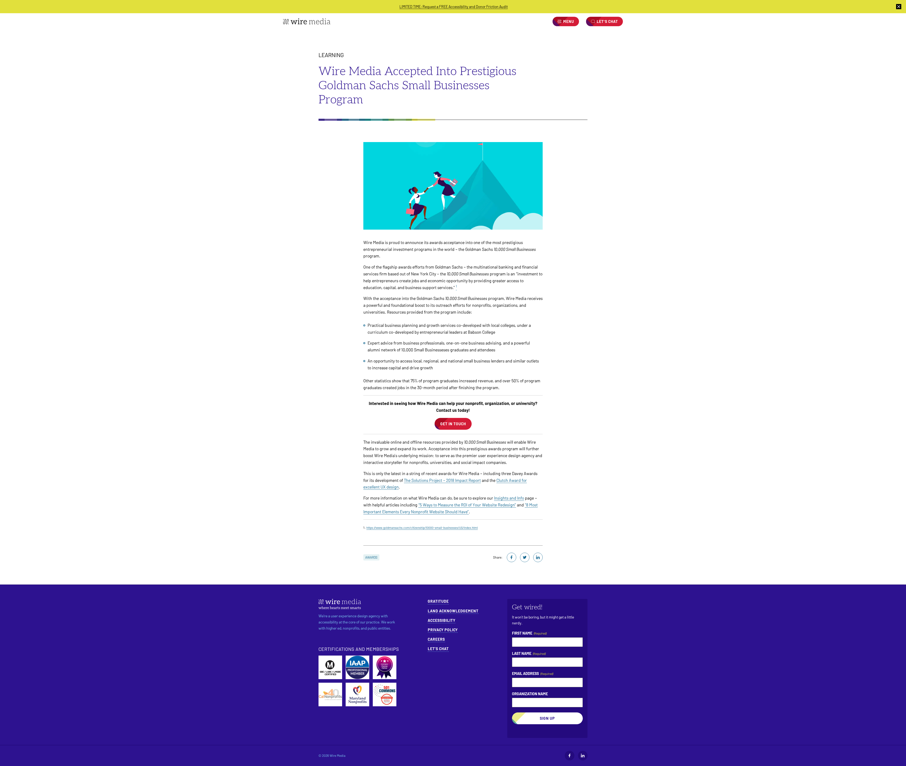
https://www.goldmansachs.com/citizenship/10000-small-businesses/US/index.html (422, 528)
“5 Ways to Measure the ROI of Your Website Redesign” (467, 504)
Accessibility (441, 620)
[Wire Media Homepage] (306, 21)
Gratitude (438, 601)
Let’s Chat (438, 648)
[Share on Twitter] (524, 557)
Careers (436, 639)
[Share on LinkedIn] (538, 557)
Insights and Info (509, 498)
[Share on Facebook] (511, 557)
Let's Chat (607, 21)
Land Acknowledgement (453, 611)
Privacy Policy (443, 629)
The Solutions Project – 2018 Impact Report (442, 480)
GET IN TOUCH (453, 423)
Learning (331, 54)
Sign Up (547, 718)
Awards (371, 557)
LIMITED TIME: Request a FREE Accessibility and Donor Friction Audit (453, 6)
